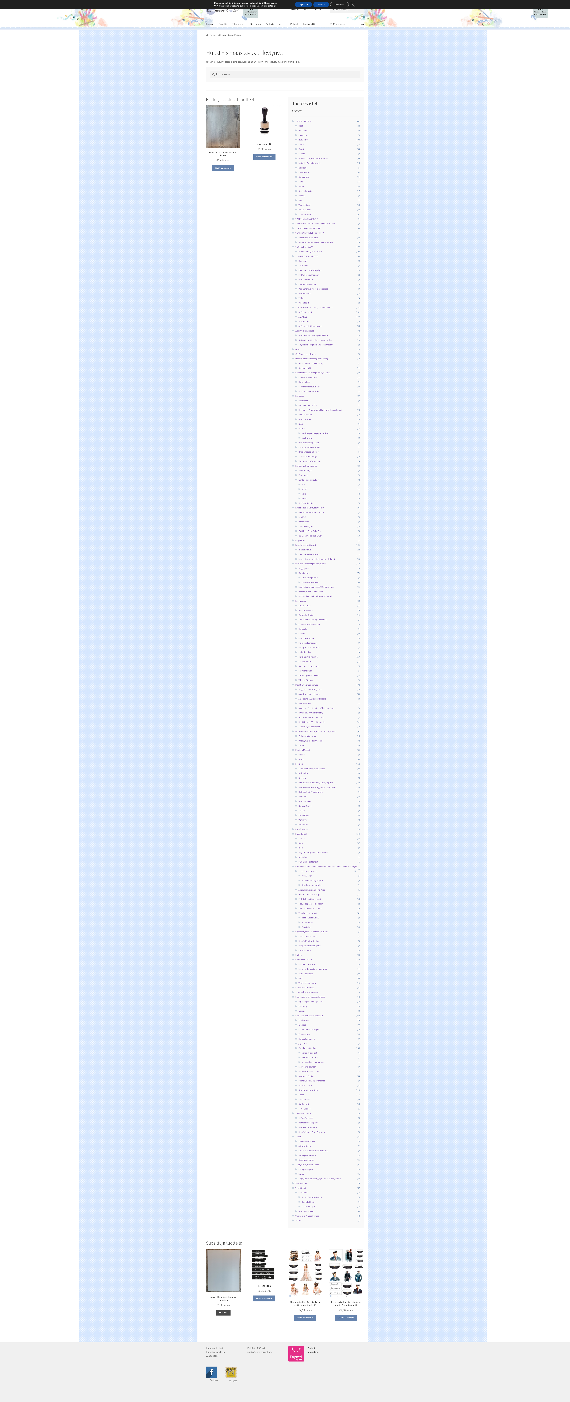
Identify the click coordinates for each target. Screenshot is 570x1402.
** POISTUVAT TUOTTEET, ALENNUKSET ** (313, 307)
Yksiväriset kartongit (308, 913)
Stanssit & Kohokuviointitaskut (309, 1015)
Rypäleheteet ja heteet (309, 451)
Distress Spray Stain (308, 1127)
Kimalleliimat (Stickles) (308, 377)
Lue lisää (223, 1312)
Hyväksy (304, 4)
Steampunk (304, 177)
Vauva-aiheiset (305, 209)
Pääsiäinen (304, 172)
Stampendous (305, 661)
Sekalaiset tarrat (306, 1160)
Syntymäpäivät (305, 191)
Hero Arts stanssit (307, 1039)
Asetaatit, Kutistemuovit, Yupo (312, 889)
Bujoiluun (303, 261)
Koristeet (299, 396)
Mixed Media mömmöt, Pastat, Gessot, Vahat (315, 731)
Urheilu (302, 195)
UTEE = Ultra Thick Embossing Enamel (315, 596)
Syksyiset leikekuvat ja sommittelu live (316, 242)
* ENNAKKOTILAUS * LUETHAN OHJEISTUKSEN (315, 223)
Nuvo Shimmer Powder (309, 391)
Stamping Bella (305, 670)
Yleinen (298, 1220)
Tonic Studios (305, 1108)
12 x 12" (302, 838)
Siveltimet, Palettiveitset (309, 726)
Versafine (303, 819)
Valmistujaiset (305, 205)
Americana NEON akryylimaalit (312, 698)
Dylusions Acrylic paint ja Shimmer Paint (316, 708)
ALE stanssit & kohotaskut (310, 326)
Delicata (302, 778)
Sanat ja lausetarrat (307, 1155)
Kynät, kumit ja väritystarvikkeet (309, 507)
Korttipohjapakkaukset (309, 480)
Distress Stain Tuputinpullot (311, 792)
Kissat (301, 144)
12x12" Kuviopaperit (308, 871)
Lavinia (302, 633)
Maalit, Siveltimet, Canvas (306, 684)
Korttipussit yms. (306, 1169)
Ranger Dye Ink (305, 806)
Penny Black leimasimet (309, 647)
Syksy (301, 186)
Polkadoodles (305, 652)
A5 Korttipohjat (305, 470)
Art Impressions (306, 610)
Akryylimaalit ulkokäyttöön (310, 689)
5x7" (304, 484)
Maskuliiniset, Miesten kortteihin (313, 158)
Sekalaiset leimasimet (308, 656)
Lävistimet (303, 1192)
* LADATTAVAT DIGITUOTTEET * (309, 228)
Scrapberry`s (307, 922)
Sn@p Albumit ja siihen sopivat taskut (315, 340)
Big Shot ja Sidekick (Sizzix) (310, 1001)
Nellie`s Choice (305, 1085)
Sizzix (301, 1094)
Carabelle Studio (306, 615)
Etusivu (209, 24)
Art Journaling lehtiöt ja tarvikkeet (313, 852)
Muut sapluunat (306, 973)
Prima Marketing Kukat (309, 442)
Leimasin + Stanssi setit (309, 1071)
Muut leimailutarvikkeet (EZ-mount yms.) (316, 587)
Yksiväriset (306, 927)
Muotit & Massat (302, 750)
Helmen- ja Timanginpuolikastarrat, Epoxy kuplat (320, 410)
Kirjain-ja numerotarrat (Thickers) (313, 1150)
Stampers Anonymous (309, 666)
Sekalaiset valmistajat (308, 1090)
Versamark (303, 824)
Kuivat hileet (304, 382)
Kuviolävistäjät (308, 1206)
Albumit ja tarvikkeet (304, 330)
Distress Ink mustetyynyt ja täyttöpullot (316, 782)
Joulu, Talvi (303, 139)
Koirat (301, 149)
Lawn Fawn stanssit (307, 1066)
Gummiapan (304, 1034)
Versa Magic (304, 815)
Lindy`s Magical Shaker (309, 941)
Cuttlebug (303, 1006)
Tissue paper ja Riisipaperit (311, 903)
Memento (303, 796)
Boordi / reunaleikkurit (312, 1197)
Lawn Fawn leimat (306, 638)
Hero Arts (303, 629)
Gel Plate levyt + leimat (305, 354)
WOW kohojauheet (310, 582)
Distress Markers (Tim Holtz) (311, 512)
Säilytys (298, 955)
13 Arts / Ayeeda (306, 1118)
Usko (301, 200)
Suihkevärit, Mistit (303, 1113)
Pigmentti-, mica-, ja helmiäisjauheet (311, 931)
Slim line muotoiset (310, 1057)
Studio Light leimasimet (309, 675)
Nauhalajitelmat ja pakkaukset (315, 433)
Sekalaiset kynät (306, 526)
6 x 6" (301, 843)
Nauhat (302, 428)
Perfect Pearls (305, 950)
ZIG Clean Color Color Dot (310, 531)
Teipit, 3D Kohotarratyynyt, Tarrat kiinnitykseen (320, 1178)
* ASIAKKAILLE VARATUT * (306, 219)
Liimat (301, 1174)
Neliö (304, 493)
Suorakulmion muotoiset (313, 1062)
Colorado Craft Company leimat (313, 619)
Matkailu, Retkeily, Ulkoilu (310, 163)
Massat (302, 754)
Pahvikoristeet (301, 829)
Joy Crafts (303, 1043)
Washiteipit (304, 302)
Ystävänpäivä (305, 214)
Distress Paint (305, 703)
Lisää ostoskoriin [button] (223, 168)
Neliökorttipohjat (306, 503)
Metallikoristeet (305, 414)
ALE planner (304, 321)
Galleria (270, 24)
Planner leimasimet (307, 284)
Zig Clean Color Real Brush (310, 535)
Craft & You (304, 1020)
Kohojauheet (304, 573)
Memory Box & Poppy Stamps (312, 1080)
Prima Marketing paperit (312, 880)
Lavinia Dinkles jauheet (309, 386)
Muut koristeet (305, 419)
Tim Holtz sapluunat (307, 983)
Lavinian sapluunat (307, 964)
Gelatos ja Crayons (307, 736)
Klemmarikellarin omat (309, 554)
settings (272, 6)
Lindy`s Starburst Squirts (310, 945)
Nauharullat (307, 438)
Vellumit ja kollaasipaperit (310, 908)
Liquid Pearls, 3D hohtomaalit (312, 722)
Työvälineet (300, 1188)
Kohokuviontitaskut (307, 1048)
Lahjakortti (309, 24)
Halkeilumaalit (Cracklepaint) (311, 717)
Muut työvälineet (306, 1211)
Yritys (282, 24)
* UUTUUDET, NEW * (304, 246)
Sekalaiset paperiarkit (312, 885)
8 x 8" (301, 848)
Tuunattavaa (301, 1183)
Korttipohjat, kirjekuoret (306, 466)
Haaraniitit (303, 400)
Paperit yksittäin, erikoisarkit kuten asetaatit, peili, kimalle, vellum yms (326, 866)
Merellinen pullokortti (308, 237)
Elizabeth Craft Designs (309, 1029)
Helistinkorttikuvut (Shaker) (311, 363)
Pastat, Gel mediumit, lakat (310, 740)
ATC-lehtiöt (303, 857)
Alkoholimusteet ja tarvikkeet (312, 768)
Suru (301, 181)
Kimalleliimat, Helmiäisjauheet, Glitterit (312, 372)
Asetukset (339, 4)
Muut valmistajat (306, 279)
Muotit (301, 759)
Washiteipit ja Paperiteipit (310, 461)
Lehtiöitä (302, 517)
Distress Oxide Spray (308, 1122)
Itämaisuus (303, 135)
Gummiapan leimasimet (309, 624)
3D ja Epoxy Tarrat (307, 1141)
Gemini (302, 1011)
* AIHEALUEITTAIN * (303, 121)
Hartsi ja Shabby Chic (308, 405)
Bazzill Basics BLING (310, 917)
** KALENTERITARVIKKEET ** (307, 256)
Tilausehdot (238, 24)
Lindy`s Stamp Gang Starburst (312, 1132)
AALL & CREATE (305, 605)
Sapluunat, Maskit (303, 959)
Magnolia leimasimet (308, 643)
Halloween (303, 130)
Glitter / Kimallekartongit (309, 894)
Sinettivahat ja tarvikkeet (306, 992)
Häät (301, 125)
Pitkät (304, 498)
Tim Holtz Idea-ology (308, 456)
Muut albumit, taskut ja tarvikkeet (313, 335)
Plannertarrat (305, 293)
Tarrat (298, 1136)
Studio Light (304, 1104)
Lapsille (302, 153)
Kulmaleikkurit (308, 1202)
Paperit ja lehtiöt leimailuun (311, 591)
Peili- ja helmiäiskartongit (310, 899)
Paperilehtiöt (301, 834)
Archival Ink (304, 773)
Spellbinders (304, 1099)
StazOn (302, 810)
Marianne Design (306, 1076)
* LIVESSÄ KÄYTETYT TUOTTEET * (309, 233)
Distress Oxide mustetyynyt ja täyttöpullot (317, 787)
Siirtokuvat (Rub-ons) (304, 987)
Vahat (301, 745)
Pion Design (307, 875)
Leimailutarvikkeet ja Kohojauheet (310, 563)
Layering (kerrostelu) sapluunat (313, 969)
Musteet (299, 764)
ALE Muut (303, 316)
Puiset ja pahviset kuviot (309, 447)
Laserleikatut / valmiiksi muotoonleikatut (317, 559)
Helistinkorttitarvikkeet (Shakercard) (311, 358)
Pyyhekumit (304, 521)
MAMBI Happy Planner (309, 275)
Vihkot (301, 298)
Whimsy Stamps (306, 680)
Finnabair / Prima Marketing (311, 712)
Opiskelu (303, 167)
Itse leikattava (305, 549)
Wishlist (294, 24)
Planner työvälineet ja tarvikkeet (313, 288)
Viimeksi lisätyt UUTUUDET (310, 251)
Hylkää (321, 4)
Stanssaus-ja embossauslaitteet (310, 997)
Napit (301, 424)
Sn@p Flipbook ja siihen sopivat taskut (316, 344)
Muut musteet (305, 801)
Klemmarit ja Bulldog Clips (310, 270)
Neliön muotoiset (309, 1053)
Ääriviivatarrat (305, 1146)
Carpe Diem (304, 265)
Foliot (297, 349)
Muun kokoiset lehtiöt (308, 861)
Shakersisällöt (305, 368)
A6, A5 (304, 489)
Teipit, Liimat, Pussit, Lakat (307, 1164)
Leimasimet (300, 601)
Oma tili (223, 24)
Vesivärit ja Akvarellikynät (307, 1216)
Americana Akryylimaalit (309, 694)
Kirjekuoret (303, 475)
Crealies (302, 1024)
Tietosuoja (255, 24)
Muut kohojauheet (310, 577)
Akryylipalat (304, 568)
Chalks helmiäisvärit (308, 936)
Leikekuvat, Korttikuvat (305, 545)
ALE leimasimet (305, 312)
